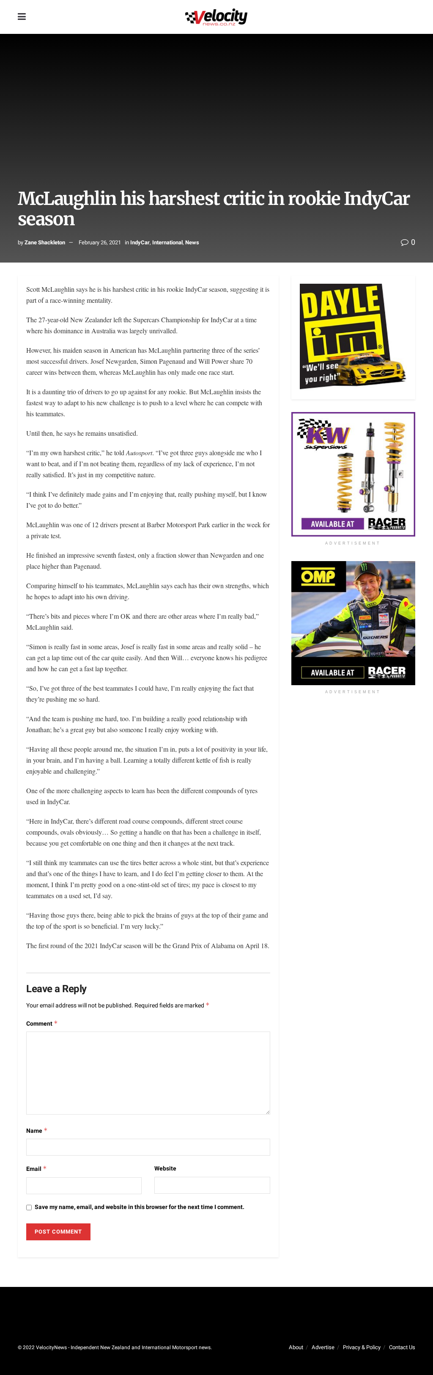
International (167, 242)
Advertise (323, 1347)
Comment (42, 1023)
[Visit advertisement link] (353, 474)
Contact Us (402, 1347)
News (192, 242)
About (296, 1347)
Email (36, 1169)
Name (37, 1130)
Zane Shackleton (45, 242)
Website (165, 1168)
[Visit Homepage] (216, 16)
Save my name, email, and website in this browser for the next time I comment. (139, 1207)
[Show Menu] (22, 17)
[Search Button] (411, 17)
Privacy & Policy (362, 1347)
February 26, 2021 (100, 242)
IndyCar (140, 242)
